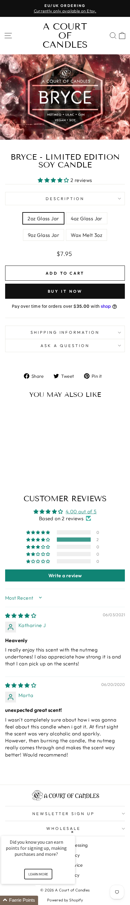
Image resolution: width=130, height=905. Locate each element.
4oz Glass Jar (86, 218)
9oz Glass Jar (43, 235)
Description (65, 198)
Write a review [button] (65, 575)
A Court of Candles (65, 35)
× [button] (72, 832)
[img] (20, 615)
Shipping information (65, 332)
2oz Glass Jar (43, 218)
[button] (54, 180)
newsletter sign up (63, 813)
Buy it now (65, 291)
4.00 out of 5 (81, 511)
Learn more (38, 874)
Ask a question (65, 345)
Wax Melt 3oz (86, 235)
